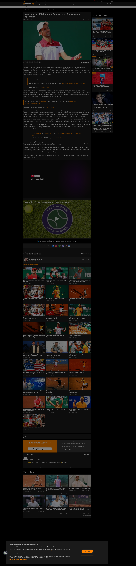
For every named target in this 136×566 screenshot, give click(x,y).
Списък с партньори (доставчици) (17, 559)
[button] (5, 553)
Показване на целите (87, 555)
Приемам (87, 551)
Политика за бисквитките (51, 550)
